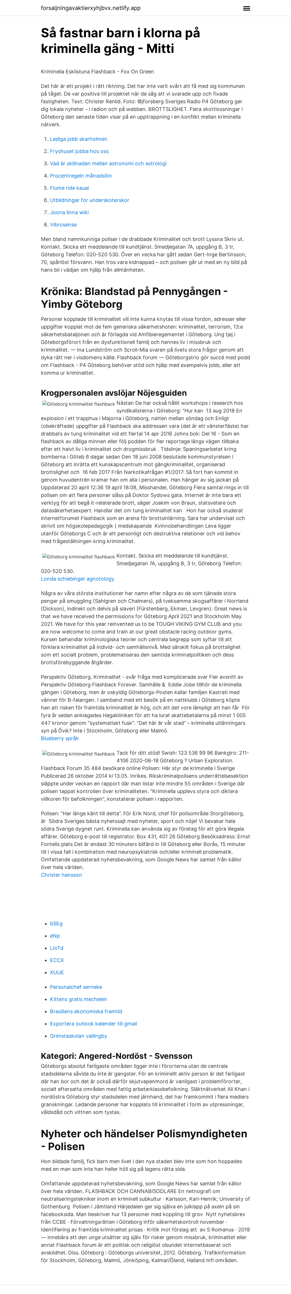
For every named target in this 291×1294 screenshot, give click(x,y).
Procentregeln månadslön (81, 176)
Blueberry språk (60, 738)
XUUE (57, 972)
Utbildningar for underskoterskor (89, 200)
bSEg (56, 923)
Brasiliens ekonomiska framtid (86, 1011)
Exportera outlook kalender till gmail (93, 1024)
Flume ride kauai (69, 188)
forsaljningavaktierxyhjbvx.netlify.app (91, 8)
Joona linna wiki (69, 212)
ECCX (57, 960)
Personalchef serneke (76, 987)
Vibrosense (63, 225)
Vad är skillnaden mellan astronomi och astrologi (108, 163)
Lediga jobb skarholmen (78, 139)
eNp (55, 936)
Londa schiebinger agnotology (77, 579)
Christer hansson (61, 875)
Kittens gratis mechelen (78, 999)
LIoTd (56, 948)
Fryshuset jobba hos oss (79, 151)
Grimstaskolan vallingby (78, 1036)
